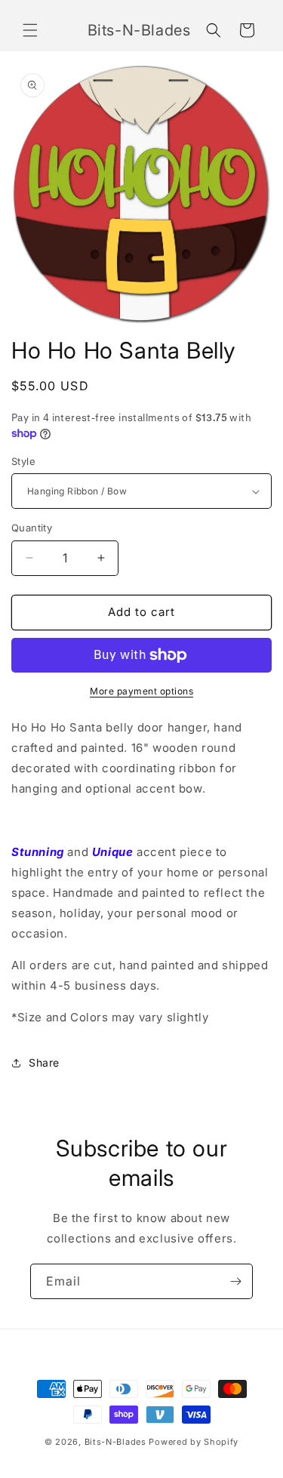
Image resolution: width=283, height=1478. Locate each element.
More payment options (141, 691)
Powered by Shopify (193, 1441)
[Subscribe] (235, 1281)
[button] (30, 30)
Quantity (31, 528)
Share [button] (44, 1062)
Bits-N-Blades (115, 1441)
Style (23, 461)
